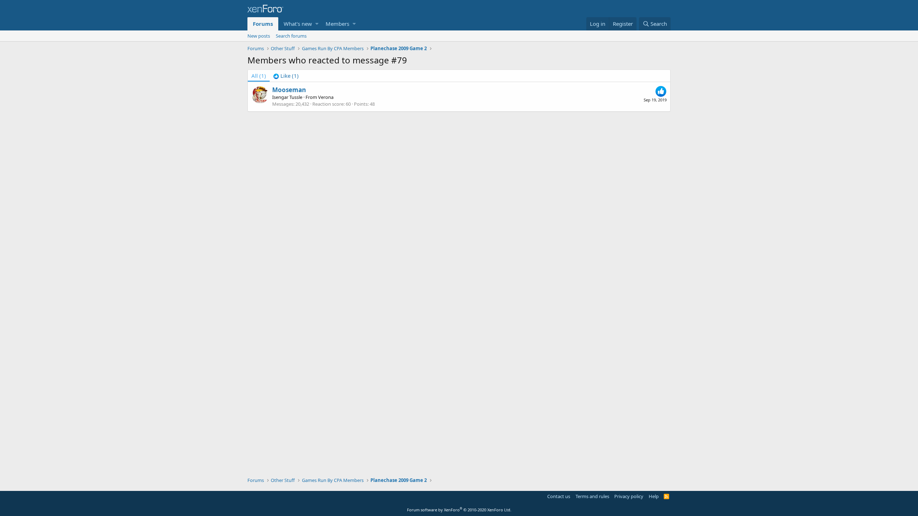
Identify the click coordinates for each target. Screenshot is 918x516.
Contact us (558, 496)
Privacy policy (628, 496)
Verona (325, 97)
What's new (298, 23)
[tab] (286, 76)
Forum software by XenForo (459, 509)
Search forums (291, 36)
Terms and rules (592, 496)
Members (337, 23)
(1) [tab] (258, 75)
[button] (316, 23)
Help (654, 496)
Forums (263, 23)
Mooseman (289, 90)
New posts (258, 36)
